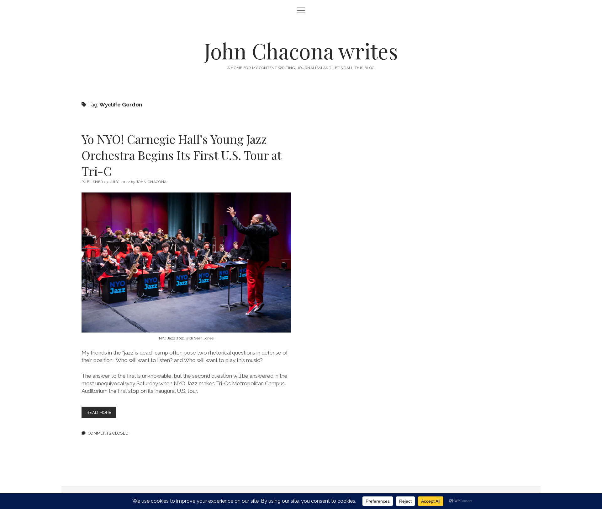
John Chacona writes (301, 51)
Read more (101, 414)
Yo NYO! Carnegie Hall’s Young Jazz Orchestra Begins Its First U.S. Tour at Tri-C (181, 155)
